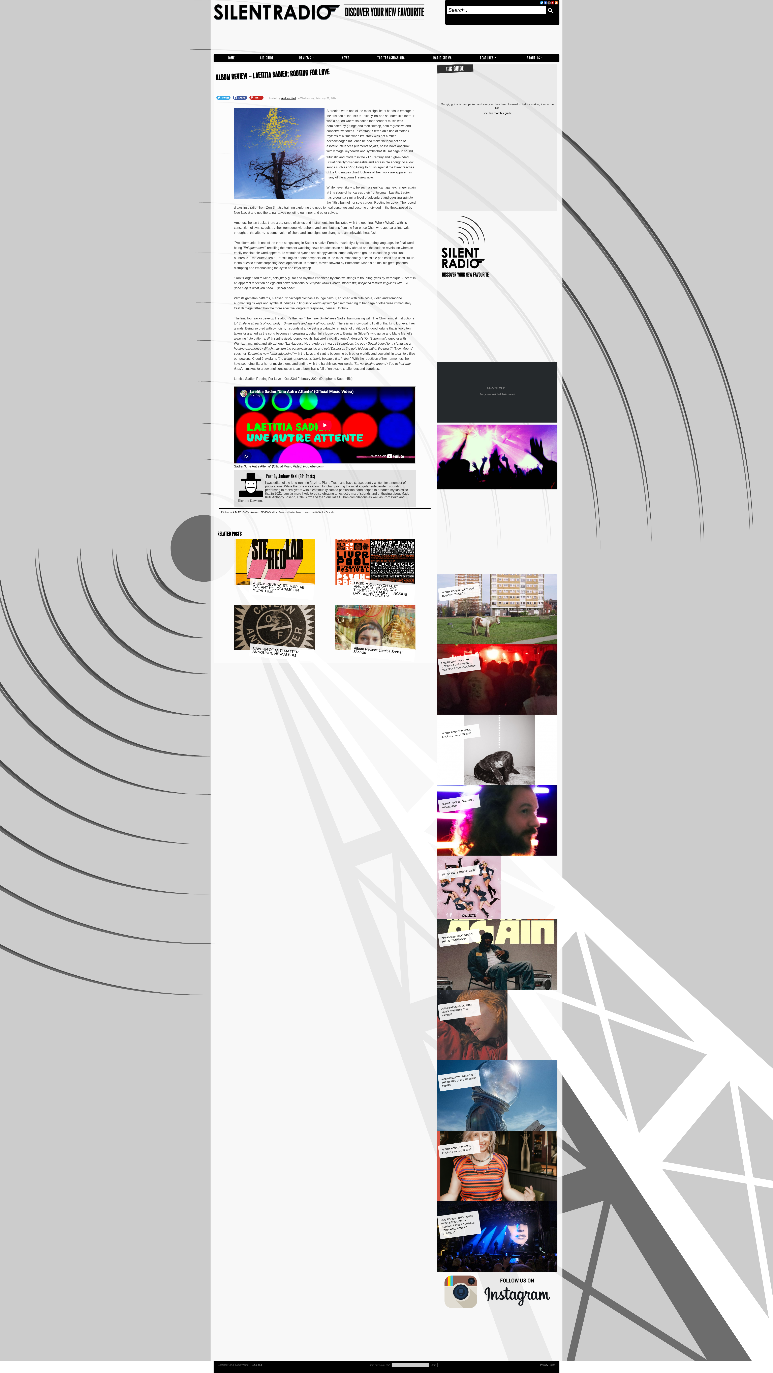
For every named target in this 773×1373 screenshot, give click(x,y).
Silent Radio (328, 27)
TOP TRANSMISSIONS (391, 58)
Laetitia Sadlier (318, 512)
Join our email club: (380, 1365)
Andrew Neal (288, 98)
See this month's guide (497, 113)
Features (487, 58)
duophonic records (300, 512)
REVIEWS (305, 58)
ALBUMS (237, 512)
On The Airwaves (251, 512)
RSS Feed (256, 1365)
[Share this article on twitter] (224, 97)
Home (231, 58)
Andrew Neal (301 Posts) (296, 476)
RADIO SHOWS (442, 58)
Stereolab (330, 512)
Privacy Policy (547, 1365)
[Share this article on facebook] (240, 97)
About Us (533, 58)
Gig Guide (267, 58)
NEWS (345, 58)
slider (274, 512)
